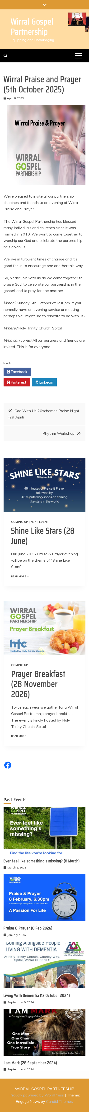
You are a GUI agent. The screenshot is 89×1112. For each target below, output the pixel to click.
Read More (21, 576)
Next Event (40, 522)
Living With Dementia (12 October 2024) (37, 995)
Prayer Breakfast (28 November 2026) (38, 684)
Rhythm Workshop (58, 433)
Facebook (18, 371)
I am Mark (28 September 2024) (30, 1062)
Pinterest (18, 382)
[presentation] (44, 485)
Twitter (46, 371)
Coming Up (19, 522)
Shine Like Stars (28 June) (43, 536)
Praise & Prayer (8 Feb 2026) (28, 928)
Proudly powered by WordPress (37, 1095)
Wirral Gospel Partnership (32, 26)
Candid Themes (59, 1101)
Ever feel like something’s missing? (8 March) (42, 861)
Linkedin (45, 382)
